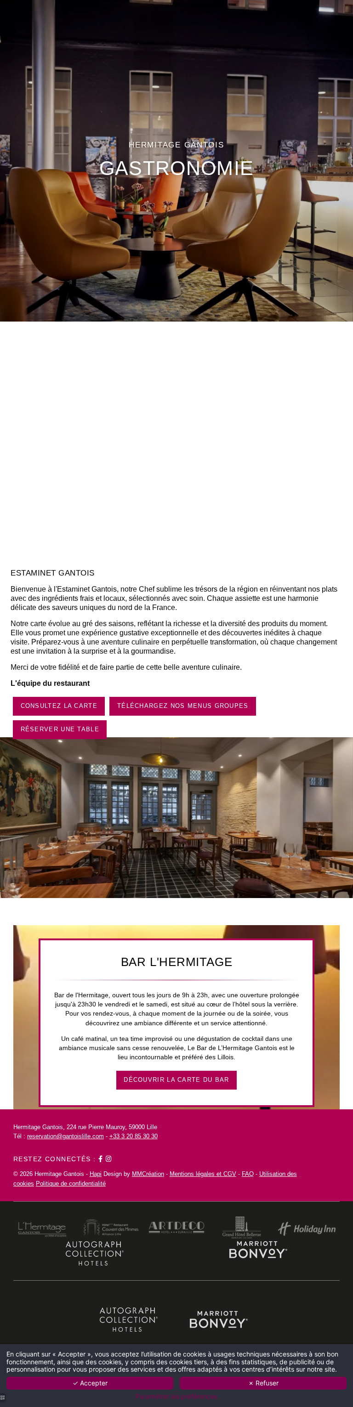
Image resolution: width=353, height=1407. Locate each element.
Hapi (96, 1173)
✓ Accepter (90, 1383)
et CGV (225, 1173)
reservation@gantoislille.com (65, 1136)
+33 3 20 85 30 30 (133, 1136)
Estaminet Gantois (53, 572)
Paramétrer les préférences (176, 1396)
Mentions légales (192, 1173)
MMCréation (148, 1173)
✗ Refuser (263, 1383)
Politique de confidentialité (71, 1183)
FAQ (248, 1173)
